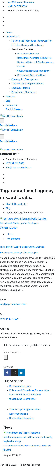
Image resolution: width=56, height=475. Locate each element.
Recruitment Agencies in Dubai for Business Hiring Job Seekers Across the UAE (35, 62)
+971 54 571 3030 (17, 6)
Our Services (12, 36)
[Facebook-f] (7, 372)
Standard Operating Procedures (27, 83)
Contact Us (11, 105)
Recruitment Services (28, 53)
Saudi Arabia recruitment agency (33, 70)
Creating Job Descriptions (24, 79)
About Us (10, 96)
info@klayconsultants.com (21, 2)
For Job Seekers (14, 109)
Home (9, 32)
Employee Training (20, 88)
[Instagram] (14, 372)
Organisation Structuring (23, 92)
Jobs (10, 234)
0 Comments (13, 238)
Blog (8, 100)
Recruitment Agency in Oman (31, 75)
